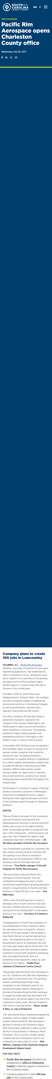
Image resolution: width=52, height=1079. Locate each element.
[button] (45, 7)
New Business (9, 19)
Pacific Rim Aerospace (31, 665)
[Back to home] (16, 7)
